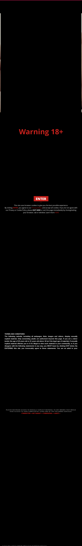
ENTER (15, 208)
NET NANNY (36, 413)
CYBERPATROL (47, 413)
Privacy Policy (37, 208)
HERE (57, 212)
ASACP (56, 413)
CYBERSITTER (25, 413)
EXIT (41, 202)
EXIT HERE (37, 210)
